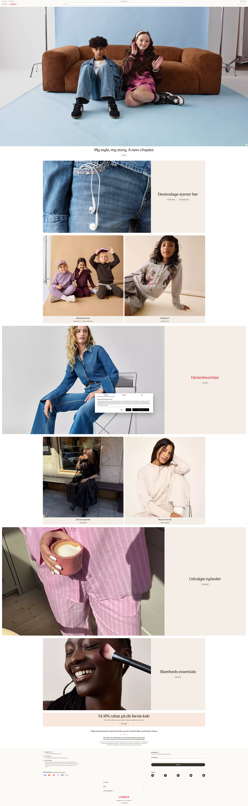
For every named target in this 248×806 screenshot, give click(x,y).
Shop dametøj (83, 522)
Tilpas (121, 409)
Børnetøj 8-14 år (165, 321)
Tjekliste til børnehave (87, 321)
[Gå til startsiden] (13, 4)
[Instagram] (152, 775)
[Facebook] (165, 775)
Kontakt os (119, 800)
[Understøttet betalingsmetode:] (97, 775)
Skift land (125, 803)
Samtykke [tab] (106, 395)
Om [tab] (142, 395)
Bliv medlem (124, 723)
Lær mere (124, 155)
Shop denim (205, 382)
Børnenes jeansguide (184, 199)
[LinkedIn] (203, 775)
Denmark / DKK (243, 1)
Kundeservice (4, 1)
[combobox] (124, 4)
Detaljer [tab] (124, 395)
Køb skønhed (178, 677)
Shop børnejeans (171, 199)
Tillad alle (140, 409)
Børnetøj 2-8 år (77, 321)
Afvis (128, 409)
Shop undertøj (205, 584)
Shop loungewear (164, 522)
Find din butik (11, 1)
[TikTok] (178, 775)
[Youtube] (190, 775)
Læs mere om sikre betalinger (59, 772)
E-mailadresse (154, 757)
